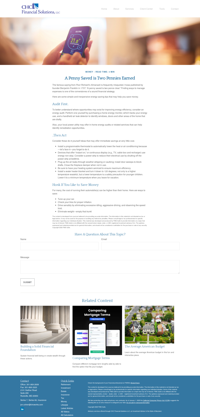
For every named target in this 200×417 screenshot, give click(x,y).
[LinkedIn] (22, 409)
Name (23, 239)
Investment (65, 387)
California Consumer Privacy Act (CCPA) (156, 400)
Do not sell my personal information (138, 402)
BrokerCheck (135, 383)
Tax (62, 398)
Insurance (65, 394)
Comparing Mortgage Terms (91, 358)
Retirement (65, 384)
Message (24, 257)
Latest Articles (67, 408)
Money (64, 401)
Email (104, 239)
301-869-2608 (33, 384)
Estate (63, 391)
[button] (104, 8)
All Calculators (67, 415)
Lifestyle (64, 404)
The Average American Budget (145, 346)
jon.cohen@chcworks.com (31, 404)
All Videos (65, 411)
